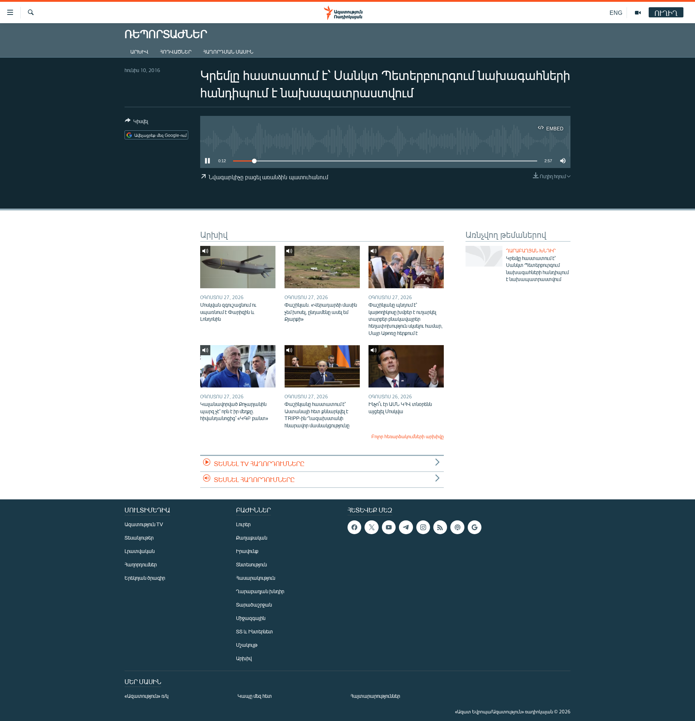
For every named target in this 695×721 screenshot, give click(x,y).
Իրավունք (247, 551)
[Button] (136, 122)
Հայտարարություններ (375, 696)
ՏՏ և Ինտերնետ (254, 631)
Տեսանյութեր (139, 538)
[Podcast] (457, 527)
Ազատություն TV (144, 524)
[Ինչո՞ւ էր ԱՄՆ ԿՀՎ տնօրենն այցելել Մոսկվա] (406, 366)
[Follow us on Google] (474, 527)
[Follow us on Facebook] (354, 527)
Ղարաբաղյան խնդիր (531, 250)
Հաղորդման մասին (228, 52)
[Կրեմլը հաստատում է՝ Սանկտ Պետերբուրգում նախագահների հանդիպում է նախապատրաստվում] (484, 256)
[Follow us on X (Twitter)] (371, 527)
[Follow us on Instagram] (423, 527)
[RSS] (440, 527)
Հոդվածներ (175, 52)
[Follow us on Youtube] (389, 527)
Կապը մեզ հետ (254, 696)
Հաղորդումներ (141, 564)
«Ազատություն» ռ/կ (146, 696)
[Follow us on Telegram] (406, 527)
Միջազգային (250, 618)
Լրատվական (140, 551)
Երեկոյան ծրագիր (145, 578)
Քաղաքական (251, 538)
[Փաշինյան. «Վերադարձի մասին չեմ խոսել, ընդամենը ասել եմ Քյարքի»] (322, 267)
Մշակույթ (246, 645)
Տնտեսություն (251, 564)
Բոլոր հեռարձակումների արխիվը (407, 436)
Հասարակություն (255, 578)
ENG (616, 12)
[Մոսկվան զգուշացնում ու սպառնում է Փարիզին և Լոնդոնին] (237, 267)
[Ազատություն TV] (638, 12)
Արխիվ (139, 52)
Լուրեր (243, 524)
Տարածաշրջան (254, 604)
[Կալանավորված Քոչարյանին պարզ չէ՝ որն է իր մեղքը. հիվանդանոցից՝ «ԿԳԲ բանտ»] (237, 366)
